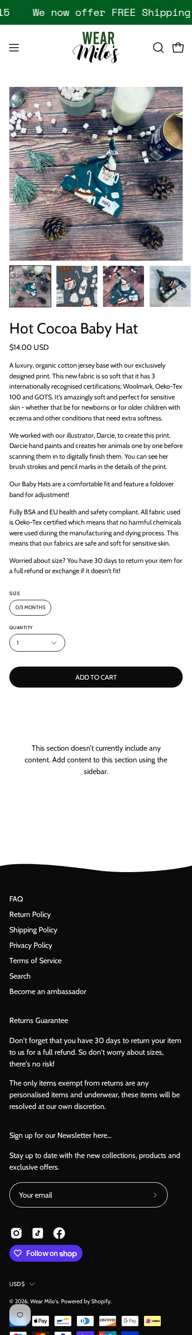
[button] (157, 47)
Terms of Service (35, 960)
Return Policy (30, 914)
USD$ (17, 1283)
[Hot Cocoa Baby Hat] (30, 286)
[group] (96, 12)
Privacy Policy (30, 945)
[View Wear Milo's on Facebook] (59, 1233)
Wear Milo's (44, 1301)
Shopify (100, 1301)
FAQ (16, 899)
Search (20, 976)
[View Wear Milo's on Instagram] (16, 1233)
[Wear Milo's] (96, 47)
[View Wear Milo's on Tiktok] (38, 1233)
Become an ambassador (47, 991)
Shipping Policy (33, 929)
